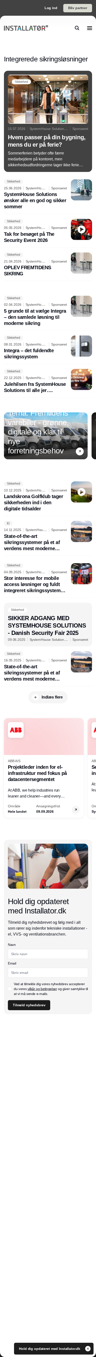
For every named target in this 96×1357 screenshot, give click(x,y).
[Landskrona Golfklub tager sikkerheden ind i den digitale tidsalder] (48, 496)
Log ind (51, 8)
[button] (80, 451)
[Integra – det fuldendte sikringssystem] (48, 348)
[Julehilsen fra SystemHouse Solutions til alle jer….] (48, 381)
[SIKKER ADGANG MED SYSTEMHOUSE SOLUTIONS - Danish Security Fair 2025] (48, 624)
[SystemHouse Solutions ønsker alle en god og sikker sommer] (48, 194)
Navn (12, 945)
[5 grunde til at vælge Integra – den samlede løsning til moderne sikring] (48, 311)
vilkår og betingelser (42, 989)
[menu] (89, 28)
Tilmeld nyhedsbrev (29, 1005)
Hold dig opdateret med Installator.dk (50, 1349)
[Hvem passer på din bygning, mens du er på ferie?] (48, 121)
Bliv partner (77, 8)
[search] (77, 28)
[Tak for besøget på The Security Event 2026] (48, 231)
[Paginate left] (8, 436)
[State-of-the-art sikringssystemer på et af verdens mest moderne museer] (48, 536)
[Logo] (26, 28)
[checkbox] (10, 989)
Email (12, 963)
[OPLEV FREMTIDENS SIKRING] (48, 264)
